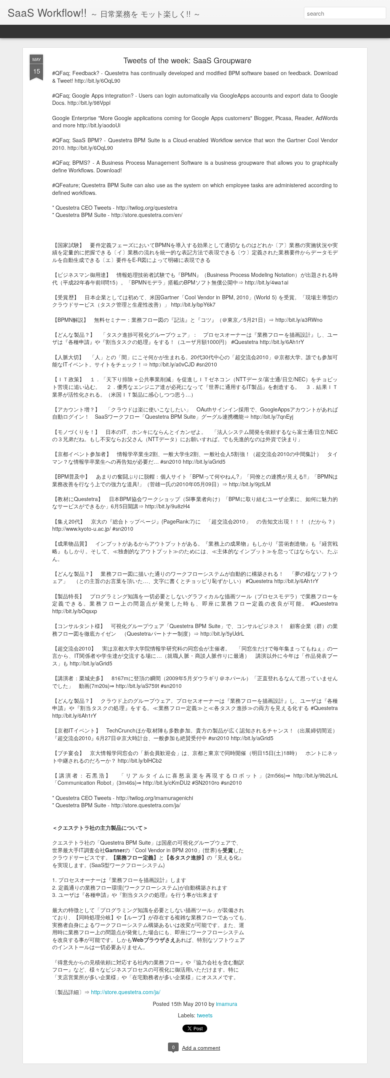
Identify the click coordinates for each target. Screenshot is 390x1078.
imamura (226, 1003)
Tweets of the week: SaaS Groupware (187, 60)
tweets (205, 1015)
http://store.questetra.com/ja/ (125, 992)
